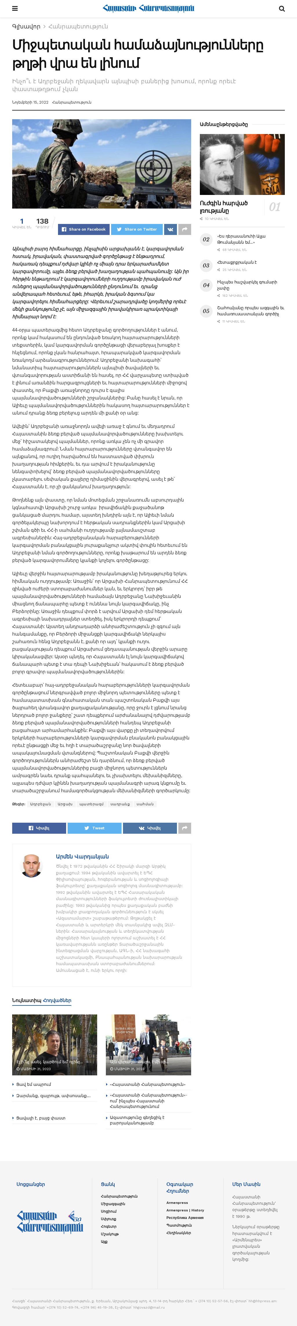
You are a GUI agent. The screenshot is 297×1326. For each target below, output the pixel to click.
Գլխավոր (26, 26)
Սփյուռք (108, 1219)
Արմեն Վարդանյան (82, 856)
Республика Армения (185, 1218)
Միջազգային (113, 1204)
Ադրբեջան (40, 804)
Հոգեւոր (109, 1226)
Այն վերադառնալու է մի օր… (139, 1061)
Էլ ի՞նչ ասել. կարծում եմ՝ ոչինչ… (50, 1061)
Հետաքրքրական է (237, 262)
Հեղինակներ (178, 1233)
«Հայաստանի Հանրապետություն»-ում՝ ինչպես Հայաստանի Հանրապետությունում (148, 1100)
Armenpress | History (185, 1210)
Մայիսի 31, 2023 (35, 1069)
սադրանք (120, 804)
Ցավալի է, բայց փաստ (41, 1118)
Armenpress (177, 1203)
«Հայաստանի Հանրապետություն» (148, 1084)
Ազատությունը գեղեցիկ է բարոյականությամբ (137, 1120)
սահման (145, 804)
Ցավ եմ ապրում (33, 1084)
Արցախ (65, 804)
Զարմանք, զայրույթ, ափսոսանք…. (53, 1095)
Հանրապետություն (78, 26)
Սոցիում (109, 1211)
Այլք (104, 1242)
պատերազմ (91, 804)
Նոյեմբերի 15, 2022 (30, 102)
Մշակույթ (110, 1234)
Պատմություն (179, 1225)
